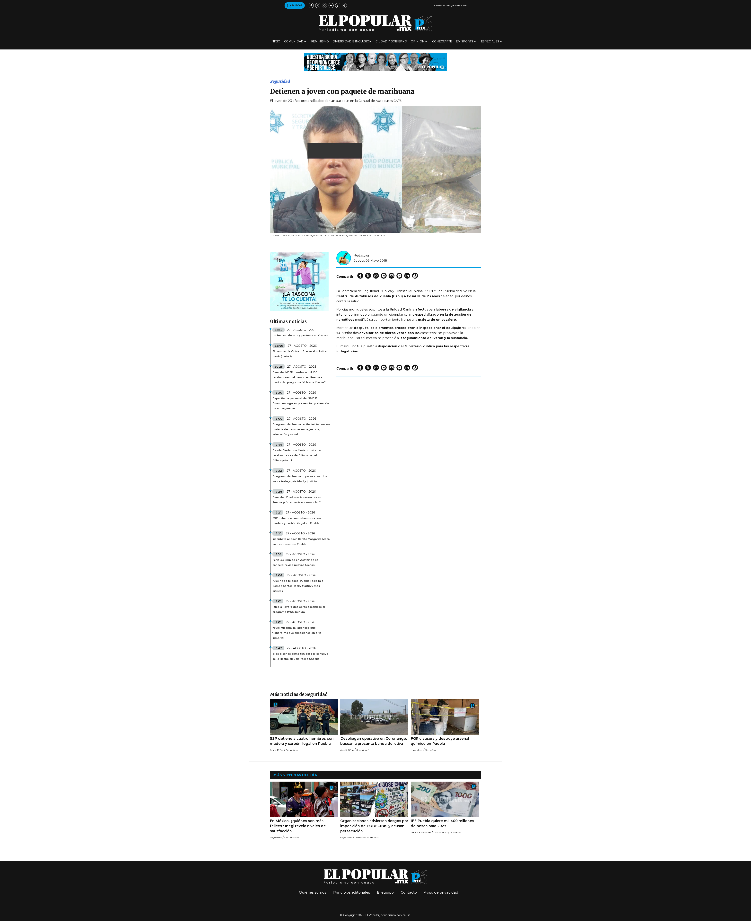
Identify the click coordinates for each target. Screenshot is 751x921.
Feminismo (320, 41)
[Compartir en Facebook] (360, 276)
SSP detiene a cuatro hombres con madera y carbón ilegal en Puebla (296, 520)
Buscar (297, 5)
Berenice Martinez (421, 832)
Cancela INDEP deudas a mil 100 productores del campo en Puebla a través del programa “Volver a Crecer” (298, 377)
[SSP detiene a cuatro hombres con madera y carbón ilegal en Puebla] (304, 717)
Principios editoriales (351, 892)
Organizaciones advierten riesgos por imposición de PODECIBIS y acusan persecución (374, 826)
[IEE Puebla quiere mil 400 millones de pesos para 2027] (445, 799)
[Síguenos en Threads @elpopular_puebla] (344, 5)
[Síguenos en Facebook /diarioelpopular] (311, 5)
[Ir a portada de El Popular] (375, 23)
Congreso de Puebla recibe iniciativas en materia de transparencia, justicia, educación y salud (301, 429)
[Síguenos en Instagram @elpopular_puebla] (324, 5)
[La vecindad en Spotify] (299, 281)
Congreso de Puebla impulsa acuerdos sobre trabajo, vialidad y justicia (299, 479)
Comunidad (293, 41)
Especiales (490, 41)
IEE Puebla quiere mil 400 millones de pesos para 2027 (442, 823)
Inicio (275, 41)
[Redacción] (343, 258)
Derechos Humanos (367, 837)
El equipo (385, 892)
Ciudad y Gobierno (391, 41)
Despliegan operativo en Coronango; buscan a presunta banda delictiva (373, 741)
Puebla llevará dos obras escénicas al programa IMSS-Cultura (298, 609)
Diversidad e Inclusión (352, 41)
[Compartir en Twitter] (368, 276)
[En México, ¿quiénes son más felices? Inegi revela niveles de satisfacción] (304, 799)
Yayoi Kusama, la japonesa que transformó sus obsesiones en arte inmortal (296, 632)
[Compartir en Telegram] (384, 276)
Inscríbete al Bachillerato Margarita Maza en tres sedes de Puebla (301, 541)
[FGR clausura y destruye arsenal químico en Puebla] (445, 717)
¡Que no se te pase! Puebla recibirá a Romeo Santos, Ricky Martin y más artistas (297, 585)
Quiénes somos (312, 892)
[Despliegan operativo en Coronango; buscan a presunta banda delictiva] (374, 717)
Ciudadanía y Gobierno (447, 832)
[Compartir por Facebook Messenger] (399, 276)
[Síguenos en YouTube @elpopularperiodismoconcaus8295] (331, 5)
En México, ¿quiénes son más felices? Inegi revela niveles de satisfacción (298, 826)
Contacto (409, 892)
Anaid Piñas (276, 750)
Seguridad (280, 81)
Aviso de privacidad (441, 892)
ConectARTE (442, 41)
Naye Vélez (417, 750)
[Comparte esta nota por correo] (391, 276)
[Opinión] (375, 62)
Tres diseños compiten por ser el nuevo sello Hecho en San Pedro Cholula (300, 656)
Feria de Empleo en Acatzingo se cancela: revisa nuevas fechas (295, 562)
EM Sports (464, 41)
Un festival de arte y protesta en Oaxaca (300, 335)
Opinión (417, 41)
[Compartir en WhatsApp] (376, 276)
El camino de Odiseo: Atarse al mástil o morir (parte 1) (299, 354)
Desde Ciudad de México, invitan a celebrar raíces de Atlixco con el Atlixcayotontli (296, 455)
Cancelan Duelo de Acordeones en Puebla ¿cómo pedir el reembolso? (296, 500)
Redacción (362, 255)
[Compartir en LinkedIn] (407, 276)
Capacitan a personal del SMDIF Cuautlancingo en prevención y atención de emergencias (300, 403)
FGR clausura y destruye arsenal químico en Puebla (440, 741)
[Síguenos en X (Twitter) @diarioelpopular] (317, 5)
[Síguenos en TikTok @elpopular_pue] (337, 5)
